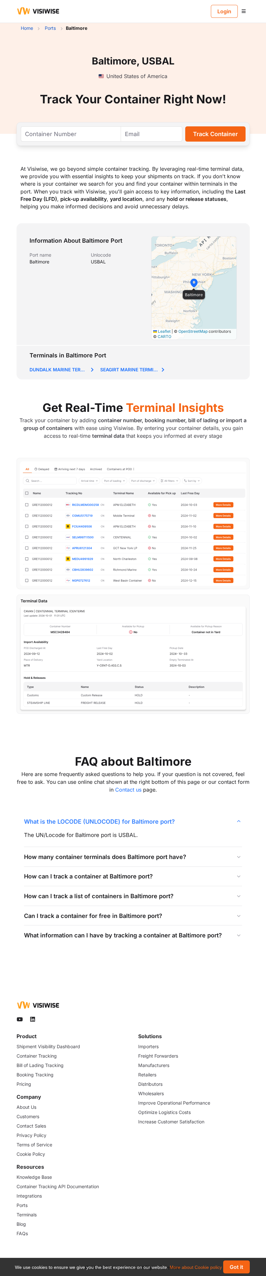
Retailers (147, 1074)
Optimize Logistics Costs (164, 1112)
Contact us (128, 789)
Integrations (29, 1196)
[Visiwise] (38, 10)
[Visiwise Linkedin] (33, 1019)
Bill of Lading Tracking (40, 1065)
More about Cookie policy (196, 1267)
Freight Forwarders (158, 1056)
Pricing (24, 1084)
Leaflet (164, 331)
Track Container (215, 134)
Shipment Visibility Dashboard (48, 1046)
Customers (28, 1116)
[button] (194, 283)
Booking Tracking (35, 1074)
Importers (148, 1046)
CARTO (164, 336)
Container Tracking (37, 1056)
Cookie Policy (31, 1154)
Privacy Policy (31, 1135)
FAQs (22, 1233)
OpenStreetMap (193, 331)
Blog (21, 1224)
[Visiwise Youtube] (20, 1019)
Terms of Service (34, 1144)
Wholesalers (151, 1093)
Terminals (27, 1214)
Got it (236, 1267)
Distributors (150, 1084)
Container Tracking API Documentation (58, 1186)
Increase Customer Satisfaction (171, 1121)
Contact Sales (31, 1126)
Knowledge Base (34, 1177)
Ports (22, 1205)
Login (224, 11)
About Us (26, 1107)
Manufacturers (153, 1065)
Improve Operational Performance (174, 1103)
